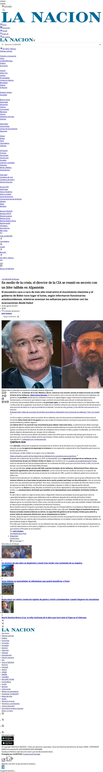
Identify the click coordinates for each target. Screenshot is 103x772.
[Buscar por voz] (100, 45)
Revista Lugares (6, 216)
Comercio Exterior (7, 80)
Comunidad (4, 109)
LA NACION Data (6, 61)
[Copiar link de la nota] (3, 399)
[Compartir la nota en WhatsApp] (5, 396)
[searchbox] (50, 44)
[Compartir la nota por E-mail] (7, 402)
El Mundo (15, 279)
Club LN (5, 34)
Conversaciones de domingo (11, 199)
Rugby (2, 138)
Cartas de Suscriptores (8, 129)
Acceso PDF (4, 187)
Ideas (2, 204)
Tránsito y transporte (8, 56)
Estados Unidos (6, 92)
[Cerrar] (34, 40)
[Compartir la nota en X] (5, 402)
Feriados (3, 160)
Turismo (3, 153)
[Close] (3, 620)
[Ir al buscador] (4, 10)
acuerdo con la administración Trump (82, 461)
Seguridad (4, 102)
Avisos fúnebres (6, 192)
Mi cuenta (6, 37)
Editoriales (4, 124)
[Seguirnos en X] (3, 720)
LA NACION (6, 279)
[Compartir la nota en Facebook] (3, 402)
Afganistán (14, 536)
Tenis (2, 141)
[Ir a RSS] (3, 733)
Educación (4, 104)
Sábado (3, 201)
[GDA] (7, 761)
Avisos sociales (5, 194)
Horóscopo (4, 158)
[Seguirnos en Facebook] (3, 714)
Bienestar (3, 112)
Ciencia (2, 114)
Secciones (6, 28)
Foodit (4, 31)
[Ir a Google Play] (8, 740)
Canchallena (4, 143)
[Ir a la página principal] (51, 22)
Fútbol (2, 136)
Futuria (2, 70)
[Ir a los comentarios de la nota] (5, 393)
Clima (2, 58)
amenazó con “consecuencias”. (34, 439)
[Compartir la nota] (3, 396)
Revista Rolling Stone (8, 221)
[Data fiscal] (3, 768)
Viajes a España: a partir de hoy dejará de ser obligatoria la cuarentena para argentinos (43, 456)
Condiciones (27, 754)
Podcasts (3, 165)
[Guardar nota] (3, 393)
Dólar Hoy (4, 73)
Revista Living (5, 218)
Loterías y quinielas (7, 163)
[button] (51, 154)
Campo (2, 75)
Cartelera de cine (6, 177)
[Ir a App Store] (8, 744)
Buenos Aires (5, 100)
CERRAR (2, 1)
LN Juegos (4, 150)
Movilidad (3, 83)
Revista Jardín (5, 223)
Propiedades (5, 78)
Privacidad (36, 754)
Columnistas (4, 126)
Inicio (4, 25)
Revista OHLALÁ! (6, 211)
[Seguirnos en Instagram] (3, 726)
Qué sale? (3, 175)
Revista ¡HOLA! (5, 213)
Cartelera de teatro (7, 180)
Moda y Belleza (5, 167)
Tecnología (4, 155)
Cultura (3, 107)
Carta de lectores (6, 196)
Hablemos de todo (7, 117)
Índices (2, 85)
